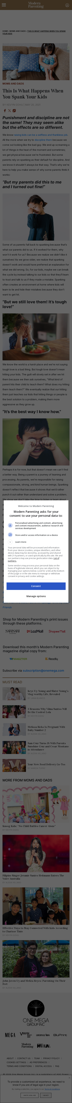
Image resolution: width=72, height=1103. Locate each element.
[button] (36, 542)
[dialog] (36, 551)
